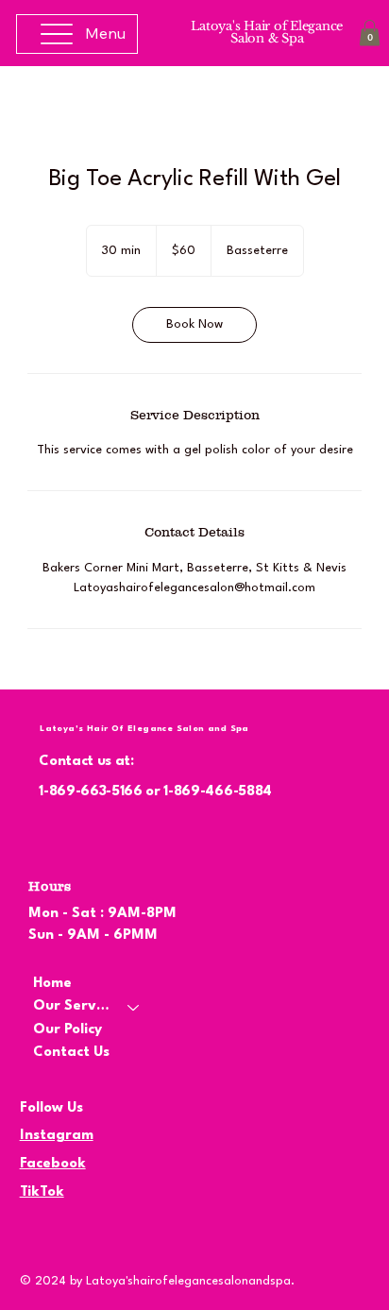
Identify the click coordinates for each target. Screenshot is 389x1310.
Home (52, 984)
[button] (370, 32)
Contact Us (71, 1053)
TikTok (42, 1192)
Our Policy (67, 1030)
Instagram (56, 1136)
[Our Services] (134, 1006)
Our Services (71, 1006)
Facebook (53, 1164)
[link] (194, 325)
